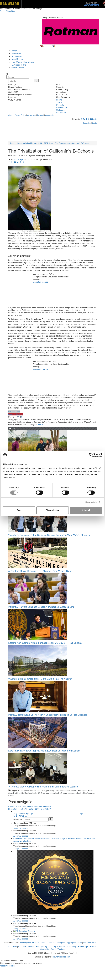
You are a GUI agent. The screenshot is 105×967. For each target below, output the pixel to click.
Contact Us (49, 115)
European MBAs (19, 64)
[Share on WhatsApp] (20, 162)
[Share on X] (12, 162)
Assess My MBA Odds (22, 841)
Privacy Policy (20, 115)
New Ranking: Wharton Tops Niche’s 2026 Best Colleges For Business (44, 750)
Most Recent (17, 59)
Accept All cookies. (40, 282)
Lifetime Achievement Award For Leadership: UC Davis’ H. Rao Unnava (45, 642)
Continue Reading (15, 414)
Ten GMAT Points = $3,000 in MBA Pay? (29, 809)
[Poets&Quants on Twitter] (82, 119)
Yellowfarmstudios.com (60, 956)
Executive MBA (62, 107)
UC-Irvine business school (70, 793)
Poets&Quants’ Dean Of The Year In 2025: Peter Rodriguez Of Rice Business (47, 714)
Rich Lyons (82, 790)
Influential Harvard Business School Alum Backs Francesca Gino (41, 606)
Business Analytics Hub (61, 838)
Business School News (26, 143)
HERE (40, 424)
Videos (59, 102)
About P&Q (12, 946)
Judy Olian (41, 790)
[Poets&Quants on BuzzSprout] (17, 816)
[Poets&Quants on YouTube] (91, 119)
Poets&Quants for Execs (29, 942)
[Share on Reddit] (23, 162)
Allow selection (52, 510)
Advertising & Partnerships (77, 946)
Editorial (40, 115)
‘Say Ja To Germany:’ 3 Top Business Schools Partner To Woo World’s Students (49, 535)
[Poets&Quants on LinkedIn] (93, 119)
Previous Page (14, 411)
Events (59, 99)
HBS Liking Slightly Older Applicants (29, 806)
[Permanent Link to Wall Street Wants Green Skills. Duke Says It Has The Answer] (52, 660)
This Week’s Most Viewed (23, 61)
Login (94, 123)
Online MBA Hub (20, 838)
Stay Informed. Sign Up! (23, 813)
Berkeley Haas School (27, 790)
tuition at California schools (25, 793)
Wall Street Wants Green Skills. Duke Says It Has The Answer (40, 678)
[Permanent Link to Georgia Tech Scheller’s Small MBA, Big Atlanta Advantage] (52, 445)
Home (14, 50)
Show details (91, 502)
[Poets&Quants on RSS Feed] (84, 119)
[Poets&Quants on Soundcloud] (95, 119)
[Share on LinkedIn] (17, 162)
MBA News (48, 143)
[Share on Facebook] (8, 162)
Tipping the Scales (74, 942)
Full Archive (61, 112)
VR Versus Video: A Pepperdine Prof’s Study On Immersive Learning (43, 786)
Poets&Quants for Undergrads (53, 942)
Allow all (86, 510)
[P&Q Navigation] (52, 46)
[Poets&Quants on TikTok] (28, 816)
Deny (19, 510)
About (10, 115)
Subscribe (87, 123)
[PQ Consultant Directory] (55, 931)
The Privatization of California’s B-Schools (72, 143)
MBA (40, 143)
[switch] (39, 493)
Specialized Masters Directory (39, 838)
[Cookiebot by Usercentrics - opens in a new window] (91, 455)
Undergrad (60, 110)
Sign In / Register (58, 949)
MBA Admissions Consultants (83, 838)
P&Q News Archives (26, 946)
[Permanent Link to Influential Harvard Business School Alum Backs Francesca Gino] (52, 588)
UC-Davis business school (48, 793)
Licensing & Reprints (57, 946)
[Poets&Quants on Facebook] (86, 119)
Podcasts (60, 105)
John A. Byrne (19, 159)
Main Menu (17, 53)
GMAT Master (18, 67)
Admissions (17, 56)
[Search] (36, 80)
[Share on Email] (15, 162)
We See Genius (89, 942)
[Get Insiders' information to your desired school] (55, 882)
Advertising (31, 115)
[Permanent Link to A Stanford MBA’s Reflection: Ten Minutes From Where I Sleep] (52, 553)
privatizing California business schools (61, 790)
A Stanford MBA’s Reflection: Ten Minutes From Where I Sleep (40, 570)
